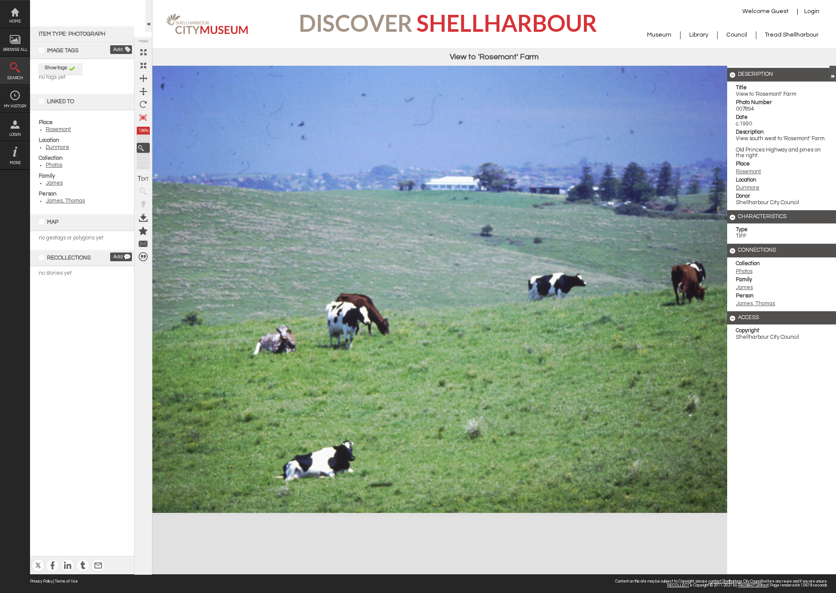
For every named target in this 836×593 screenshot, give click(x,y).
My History (15, 106)
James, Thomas (65, 201)
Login (15, 135)
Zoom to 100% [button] (143, 117)
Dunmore (57, 147)
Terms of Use (66, 581)
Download (143, 217)
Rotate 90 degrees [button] (143, 104)
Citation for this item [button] (143, 256)
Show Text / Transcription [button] (143, 178)
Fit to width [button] (143, 78)
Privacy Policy (41, 581)
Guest (780, 11)
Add (118, 49)
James (54, 183)
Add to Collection (143, 230)
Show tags (56, 67)
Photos (54, 165)
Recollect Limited (753, 585)
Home (15, 22)
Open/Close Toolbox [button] (148, 16)
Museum (659, 35)
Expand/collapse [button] (832, 73)
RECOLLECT (678, 585)
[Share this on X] (38, 560)
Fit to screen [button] (143, 65)
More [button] (15, 163)
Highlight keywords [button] (143, 204)
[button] (143, 148)
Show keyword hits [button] (143, 191)
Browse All (15, 50)
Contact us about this (143, 243)
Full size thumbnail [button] (143, 52)
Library (698, 35)
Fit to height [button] (143, 91)
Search (15, 78)
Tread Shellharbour (792, 35)
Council (736, 35)
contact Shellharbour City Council (735, 581)
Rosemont (58, 129)
